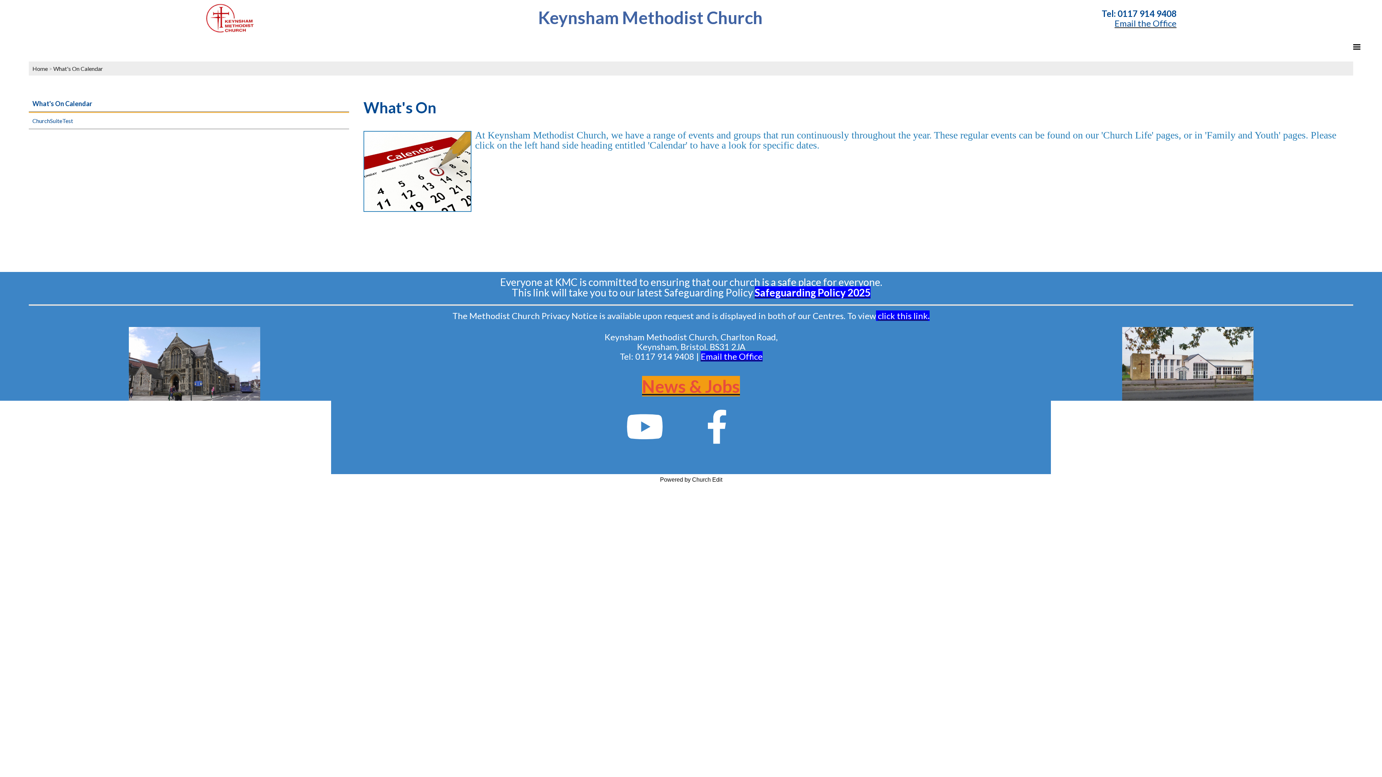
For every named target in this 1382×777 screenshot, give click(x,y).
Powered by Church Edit (691, 480)
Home (40, 68)
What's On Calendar (78, 68)
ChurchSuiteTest (52, 120)
